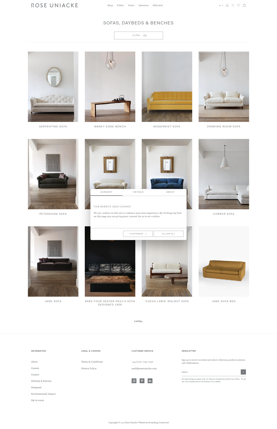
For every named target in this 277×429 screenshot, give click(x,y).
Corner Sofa (224, 214)
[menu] (56, 380)
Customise (136, 234)
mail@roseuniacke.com (144, 368)
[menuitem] (110, 7)
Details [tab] (138, 192)
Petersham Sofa (53, 214)
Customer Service (142, 351)
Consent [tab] (106, 192)
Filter (136, 35)
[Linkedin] (150, 380)
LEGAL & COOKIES (91, 351)
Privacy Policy (234, 379)
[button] (221, 5)
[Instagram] (134, 380)
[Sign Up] (243, 372)
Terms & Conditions (217, 379)
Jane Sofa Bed (224, 301)
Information (38, 351)
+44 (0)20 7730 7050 (142, 361)
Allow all (168, 234)
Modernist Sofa (166, 126)
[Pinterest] (142, 380)
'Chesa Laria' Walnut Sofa (167, 301)
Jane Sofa (53, 301)
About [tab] (170, 192)
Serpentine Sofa (53, 126)
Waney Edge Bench (110, 126)
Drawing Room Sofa (223, 126)
